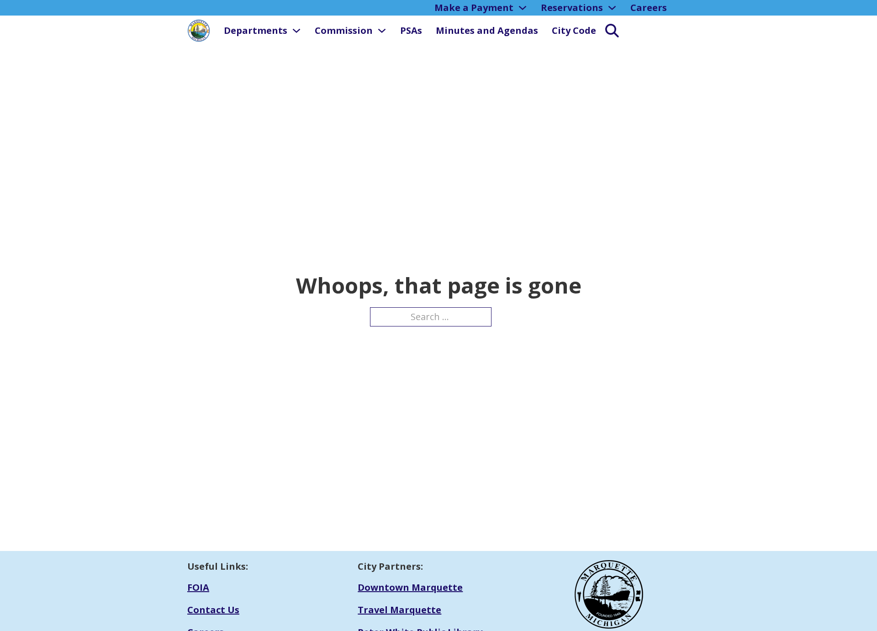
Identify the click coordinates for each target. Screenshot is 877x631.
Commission (344, 30)
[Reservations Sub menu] (612, 7)
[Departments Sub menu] (296, 30)
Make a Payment (473, 7)
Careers (648, 7)
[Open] (607, 30)
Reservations (572, 7)
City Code (574, 30)
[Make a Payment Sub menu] (522, 7)
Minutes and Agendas (487, 30)
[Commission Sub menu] (381, 30)
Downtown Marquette (410, 587)
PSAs (411, 30)
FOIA (198, 587)
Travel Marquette (399, 610)
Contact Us (213, 610)
